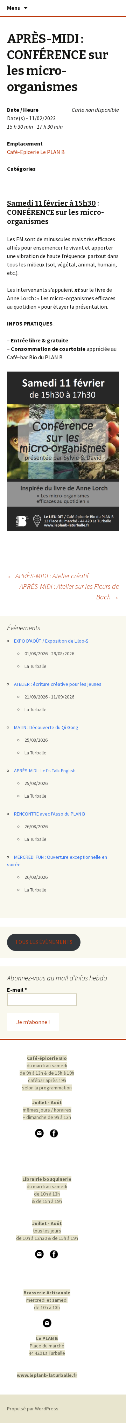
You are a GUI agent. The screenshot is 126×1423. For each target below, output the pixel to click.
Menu (14, 7)
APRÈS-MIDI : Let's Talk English (45, 770)
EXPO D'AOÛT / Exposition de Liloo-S (51, 641)
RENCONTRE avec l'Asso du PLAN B (49, 814)
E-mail (17, 989)
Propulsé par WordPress (32, 1408)
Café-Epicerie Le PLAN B (36, 151)
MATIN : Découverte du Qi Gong (46, 727)
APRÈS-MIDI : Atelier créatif (48, 575)
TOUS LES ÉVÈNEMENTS (43, 942)
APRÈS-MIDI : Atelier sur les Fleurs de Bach (69, 591)
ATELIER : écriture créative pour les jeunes (58, 684)
